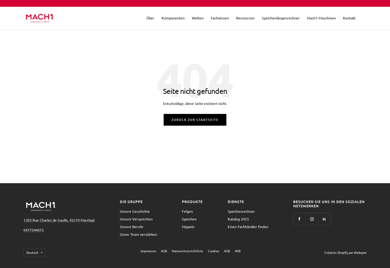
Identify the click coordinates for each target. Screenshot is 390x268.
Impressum (148, 251)
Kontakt (349, 18)
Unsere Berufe (131, 226)
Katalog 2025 (238, 219)
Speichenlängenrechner (281, 18)
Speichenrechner (241, 211)
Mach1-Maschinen (321, 18)
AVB (238, 251)
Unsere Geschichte (135, 211)
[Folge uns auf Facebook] (299, 219)
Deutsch (32, 252)
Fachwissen (220, 18)
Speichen (189, 219)
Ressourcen (245, 18)
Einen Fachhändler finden (248, 226)
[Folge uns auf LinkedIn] (324, 219)
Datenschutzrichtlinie (187, 251)
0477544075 (33, 230)
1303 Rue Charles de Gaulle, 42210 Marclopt (59, 220)
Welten (198, 18)
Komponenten (173, 18)
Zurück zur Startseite (195, 120)
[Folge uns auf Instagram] (312, 219)
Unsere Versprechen (136, 219)
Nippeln (188, 226)
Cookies (213, 251)
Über (150, 18)
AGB (164, 251)
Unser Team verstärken (138, 234)
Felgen (187, 211)
